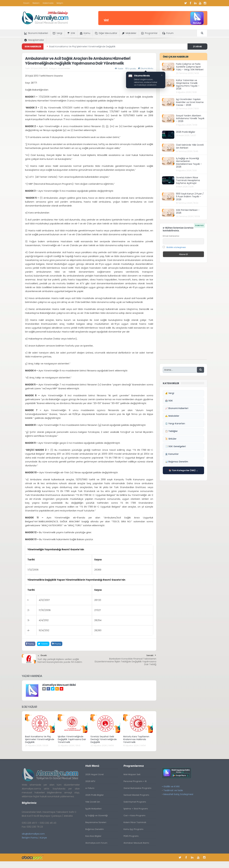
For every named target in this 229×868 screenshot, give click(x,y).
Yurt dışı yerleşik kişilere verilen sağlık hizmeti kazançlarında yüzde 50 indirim (60, 660)
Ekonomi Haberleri (38, 33)
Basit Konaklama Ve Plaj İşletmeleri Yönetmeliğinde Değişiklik (39, 739)
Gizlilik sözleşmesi (176, 247)
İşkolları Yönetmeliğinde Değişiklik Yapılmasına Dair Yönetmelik (72, 739)
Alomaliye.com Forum (96, 842)
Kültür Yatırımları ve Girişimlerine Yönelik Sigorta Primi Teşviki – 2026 (187, 84)
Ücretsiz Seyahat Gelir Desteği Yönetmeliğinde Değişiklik (104, 739)
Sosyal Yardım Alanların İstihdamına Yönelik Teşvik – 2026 (190, 118)
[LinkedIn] (195, 3)
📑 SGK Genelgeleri (175, 446)
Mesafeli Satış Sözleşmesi (178, 794)
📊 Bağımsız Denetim (176, 461)
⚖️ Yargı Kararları (175, 423)
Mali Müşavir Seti (132, 774)
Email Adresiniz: (171, 235)
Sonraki (149, 655)
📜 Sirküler (171, 438)
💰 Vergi (169, 393)
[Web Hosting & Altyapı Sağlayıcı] (32, 857)
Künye (43, 837)
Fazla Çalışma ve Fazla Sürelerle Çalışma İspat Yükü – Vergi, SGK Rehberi (189, 66)
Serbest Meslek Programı (136, 794)
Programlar (151, 33)
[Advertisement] (183, 312)
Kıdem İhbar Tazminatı (135, 822)
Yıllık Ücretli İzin (92, 801)
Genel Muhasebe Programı (137, 788)
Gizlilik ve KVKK (171, 786)
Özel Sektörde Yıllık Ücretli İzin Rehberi (190, 146)
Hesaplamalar (36, 40)
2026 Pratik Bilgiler (185, 131)
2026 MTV (90, 781)
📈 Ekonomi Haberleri (176, 408)
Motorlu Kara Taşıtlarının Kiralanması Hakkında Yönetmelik (136, 739)
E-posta (132, 68)
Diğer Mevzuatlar (108, 33)
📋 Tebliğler (171, 431)
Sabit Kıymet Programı (135, 801)
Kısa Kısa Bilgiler (93, 836)
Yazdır (120, 68)
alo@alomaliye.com (33, 833)
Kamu (87, 33)
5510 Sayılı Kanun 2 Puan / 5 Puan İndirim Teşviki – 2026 (190, 196)
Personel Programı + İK (135, 781)
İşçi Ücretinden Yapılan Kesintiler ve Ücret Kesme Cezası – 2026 (190, 102)
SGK (73, 33)
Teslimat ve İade (173, 790)
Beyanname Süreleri (95, 822)
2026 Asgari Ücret (94, 774)
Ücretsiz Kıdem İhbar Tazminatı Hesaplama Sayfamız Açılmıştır (188, 180)
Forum (26, 3)
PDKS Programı (131, 836)
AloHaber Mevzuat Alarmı (136, 842)
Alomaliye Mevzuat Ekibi (59, 685)
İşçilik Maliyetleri (93, 808)
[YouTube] (200, 3)
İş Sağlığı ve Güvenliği (96, 815)
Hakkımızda (48, 3)
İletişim (60, 3)
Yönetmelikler (64, 68)
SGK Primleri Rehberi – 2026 (188, 211)
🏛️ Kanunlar (172, 454)
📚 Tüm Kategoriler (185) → (183, 470)
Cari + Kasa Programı (134, 815)
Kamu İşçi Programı (133, 829)
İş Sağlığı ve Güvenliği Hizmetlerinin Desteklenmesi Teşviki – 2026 (189, 162)
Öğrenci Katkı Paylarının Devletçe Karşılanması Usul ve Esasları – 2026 (87, 46)
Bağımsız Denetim (94, 829)
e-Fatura (89, 788)
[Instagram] (205, 3)
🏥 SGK (169, 400)
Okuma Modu (147, 68)
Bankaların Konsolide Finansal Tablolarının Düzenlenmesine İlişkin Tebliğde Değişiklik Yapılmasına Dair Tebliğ (125, 661)
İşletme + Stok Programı (136, 808)
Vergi (59, 33)
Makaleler (131, 33)
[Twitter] (185, 3)
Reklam (36, 3)
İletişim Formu (30, 837)
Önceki (44, 655)
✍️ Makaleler (172, 415)
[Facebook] (190, 3)
